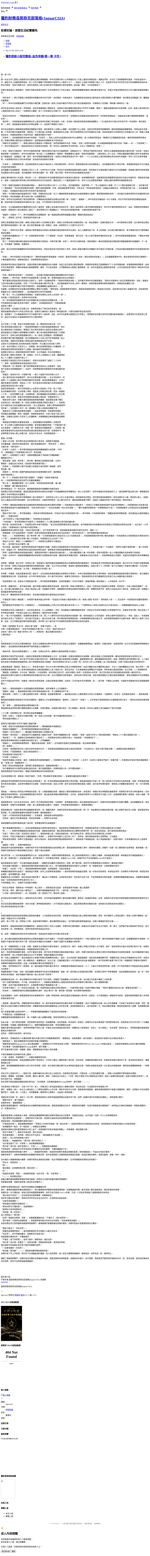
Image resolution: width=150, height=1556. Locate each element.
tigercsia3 (4, 1282)
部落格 (8, 44)
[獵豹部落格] (8, 1498)
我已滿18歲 (6, 1551)
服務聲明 (97, 1523)
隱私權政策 (88, 1523)
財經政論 (20, 36)
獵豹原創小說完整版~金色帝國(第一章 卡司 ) (33, 56)
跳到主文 (4, 25)
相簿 (7, 41)
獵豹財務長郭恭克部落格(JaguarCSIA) (33, 18)
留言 (22, 1295)
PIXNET (57, 1523)
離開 (13, 1551)
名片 (7, 46)
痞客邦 (17, 1295)
